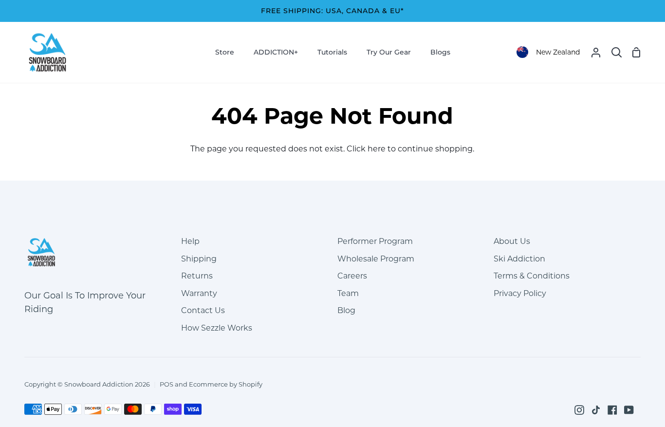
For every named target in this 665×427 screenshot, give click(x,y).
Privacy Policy (520, 293)
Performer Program (375, 241)
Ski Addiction (519, 258)
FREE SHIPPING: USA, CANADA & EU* (332, 10)
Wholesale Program (375, 258)
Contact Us (203, 310)
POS (166, 384)
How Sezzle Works (216, 328)
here (377, 148)
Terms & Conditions (532, 275)
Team (348, 293)
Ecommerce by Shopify (225, 384)
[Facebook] (612, 410)
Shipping (199, 258)
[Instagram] (579, 410)
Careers (352, 275)
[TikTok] (596, 410)
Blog (346, 310)
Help (190, 241)
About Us (512, 241)
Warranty (199, 293)
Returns (197, 275)
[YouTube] (629, 410)
